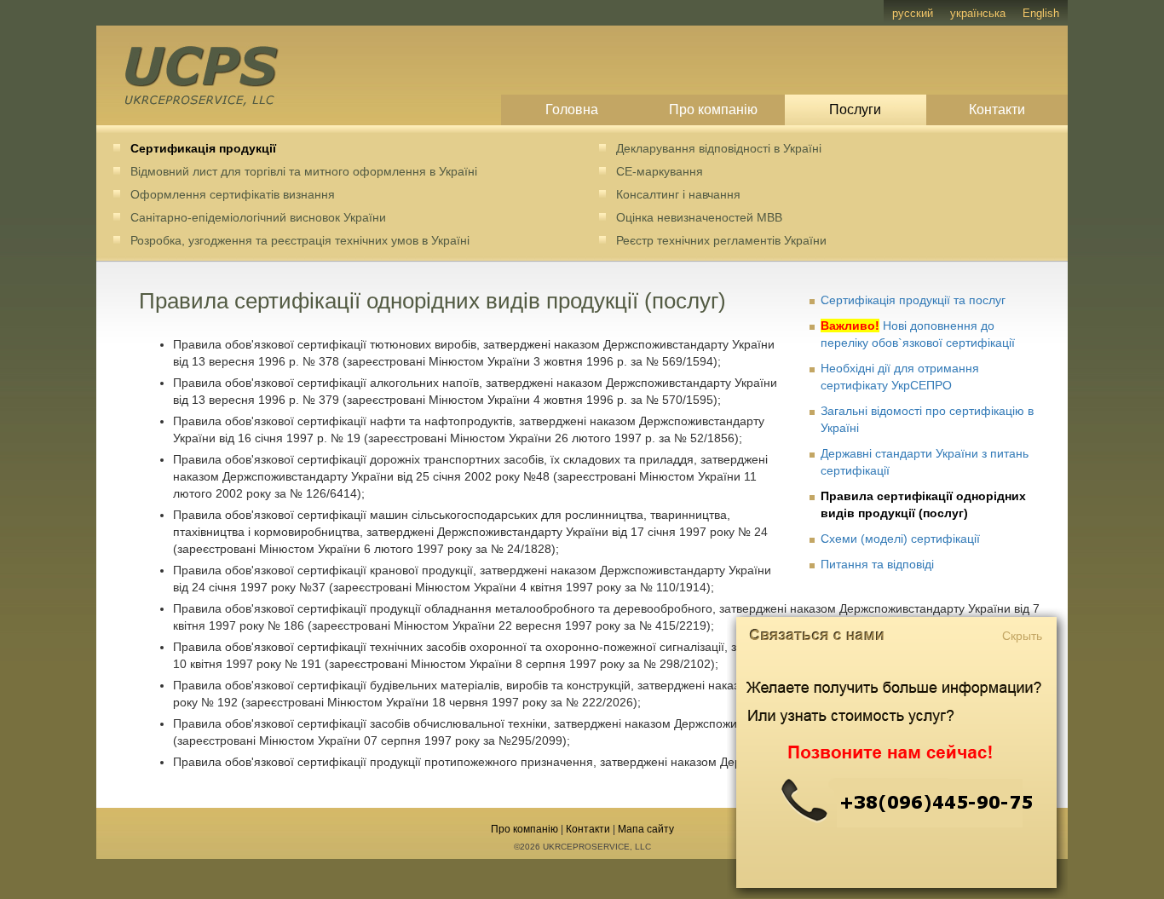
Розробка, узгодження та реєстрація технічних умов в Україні (300, 240)
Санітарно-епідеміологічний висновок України (258, 217)
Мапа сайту (646, 829)
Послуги (855, 109)
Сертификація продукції (203, 148)
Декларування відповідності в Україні (718, 148)
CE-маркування (659, 171)
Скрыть (1022, 636)
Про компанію (713, 109)
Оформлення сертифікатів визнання (232, 194)
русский (912, 13)
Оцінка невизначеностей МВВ (699, 217)
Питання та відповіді (877, 564)
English (1041, 13)
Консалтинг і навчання (678, 194)
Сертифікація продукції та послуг (913, 300)
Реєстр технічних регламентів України (721, 240)
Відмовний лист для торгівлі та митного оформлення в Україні (303, 171)
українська (978, 13)
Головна (571, 109)
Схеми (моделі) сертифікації (900, 538)
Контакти (997, 109)
